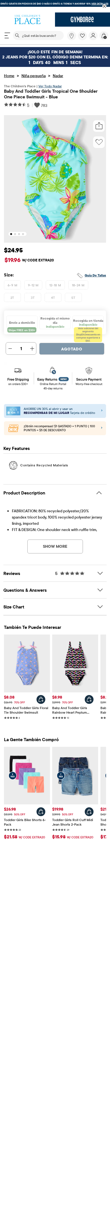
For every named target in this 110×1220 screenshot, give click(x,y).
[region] (55, 6)
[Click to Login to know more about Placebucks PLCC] (102, 428)
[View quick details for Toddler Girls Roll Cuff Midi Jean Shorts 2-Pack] (89, 811)
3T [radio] (33, 297)
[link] (71, 35)
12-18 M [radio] (55, 285)
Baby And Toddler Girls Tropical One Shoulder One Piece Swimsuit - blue (51, 94)
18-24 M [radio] (78, 285)
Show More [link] (55, 546)
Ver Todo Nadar (50, 86)
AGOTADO (71, 349)
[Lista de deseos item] (83, 38)
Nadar (58, 75)
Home (9, 75)
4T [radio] (53, 297)
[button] (82, 35)
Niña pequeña (33, 75)
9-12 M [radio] (33, 285)
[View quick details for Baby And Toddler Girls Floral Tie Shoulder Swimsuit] (40, 699)
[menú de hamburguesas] (7, 35)
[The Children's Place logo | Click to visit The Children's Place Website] (27, 19)
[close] (104, 6)
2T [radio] (12, 297)
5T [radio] (73, 297)
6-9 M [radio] (12, 285)
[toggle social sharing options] (99, 126)
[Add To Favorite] (99, 142)
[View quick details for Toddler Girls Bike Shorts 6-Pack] (40, 811)
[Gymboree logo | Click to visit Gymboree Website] (82, 19)
